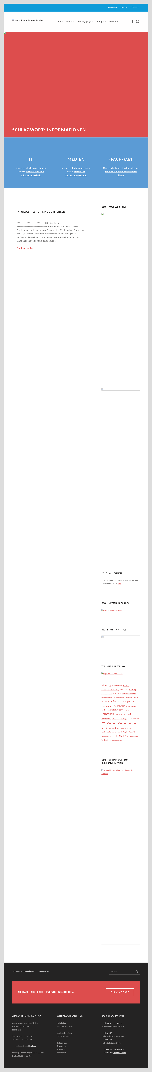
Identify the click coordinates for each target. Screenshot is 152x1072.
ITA (103, 723)
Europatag (106, 706)
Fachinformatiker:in (132, 706)
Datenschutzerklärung (24, 972)
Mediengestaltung (110, 728)
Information (116, 719)
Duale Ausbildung (118, 697)
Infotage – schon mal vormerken (41, 212)
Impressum (44, 972)
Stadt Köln (119, 732)
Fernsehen (107, 714)
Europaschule (129, 701)
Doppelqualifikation (106, 697)
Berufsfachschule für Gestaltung (110, 690)
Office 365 (135, 7)
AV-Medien (117, 686)
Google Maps (118, 1049)
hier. (119, 584)
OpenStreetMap (119, 1053)
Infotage (124, 719)
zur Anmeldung (120, 992)
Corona (117, 694)
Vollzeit (105, 740)
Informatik (106, 719)
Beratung (126, 686)
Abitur (104, 685)
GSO (128, 714)
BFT (126, 690)
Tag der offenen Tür (129, 732)
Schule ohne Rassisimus (108, 732)
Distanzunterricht (129, 694)
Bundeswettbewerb (106, 694)
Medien (111, 723)
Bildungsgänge (84, 22)
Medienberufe (126, 723)
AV (110, 686)
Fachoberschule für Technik (113, 710)
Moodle (124, 7)
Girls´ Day (122, 714)
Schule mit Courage (126, 728)
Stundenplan (113, 7)
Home (60, 22)
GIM (116, 714)
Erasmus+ (106, 701)
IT (129, 718)
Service (112, 22)
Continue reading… (25, 248)
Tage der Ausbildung (106, 736)
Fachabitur (119, 706)
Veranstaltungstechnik (132, 736)
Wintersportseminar (116, 740)
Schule (69, 22)
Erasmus (135, 697)
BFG (122, 690)
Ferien (127, 710)
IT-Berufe (135, 719)
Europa (100, 22)
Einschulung (128, 697)
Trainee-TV (119, 735)
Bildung (132, 690)
